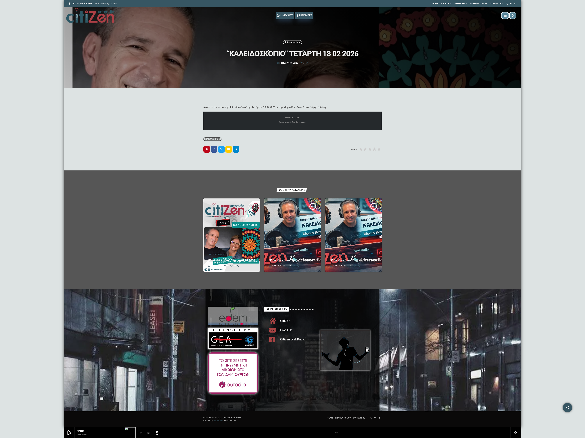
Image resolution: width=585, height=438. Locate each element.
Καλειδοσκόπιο (292, 42)
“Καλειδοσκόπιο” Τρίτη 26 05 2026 (291, 260)
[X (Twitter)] (507, 4)
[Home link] (90, 15)
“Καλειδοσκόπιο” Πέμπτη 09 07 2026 (232, 260)
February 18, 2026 (288, 62)
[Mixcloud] (511, 4)
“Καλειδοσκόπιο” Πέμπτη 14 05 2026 (353, 260)
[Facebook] (515, 4)
